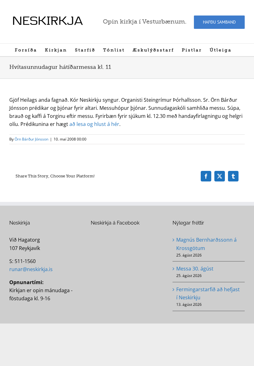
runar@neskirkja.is (31, 269)
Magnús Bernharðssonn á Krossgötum (206, 243)
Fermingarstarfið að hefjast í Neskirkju (208, 293)
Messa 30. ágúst (194, 268)
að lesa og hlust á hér (94, 124)
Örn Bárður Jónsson (31, 139)
